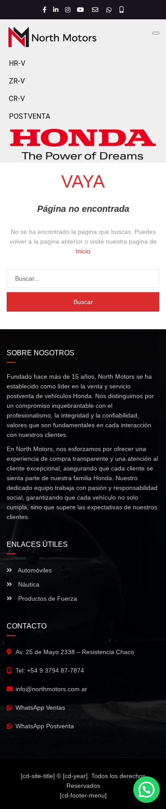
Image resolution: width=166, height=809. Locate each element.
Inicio (83, 251)
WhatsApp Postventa (44, 726)
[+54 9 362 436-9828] (110, 9)
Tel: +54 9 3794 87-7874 (49, 670)
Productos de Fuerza (46, 598)
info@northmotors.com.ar (51, 688)
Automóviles (34, 570)
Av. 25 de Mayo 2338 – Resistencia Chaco (74, 651)
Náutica (27, 584)
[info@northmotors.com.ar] (96, 9)
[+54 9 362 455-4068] (122, 9)
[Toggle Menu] (155, 33)
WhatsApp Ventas (40, 707)
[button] (146, 789)
